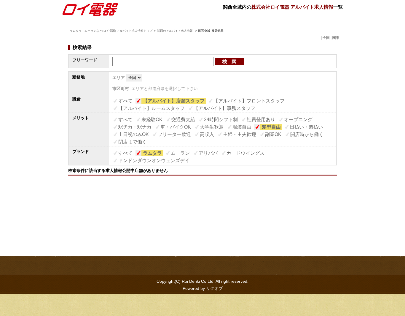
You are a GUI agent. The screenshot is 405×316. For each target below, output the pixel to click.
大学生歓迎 (212, 126)
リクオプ (214, 288)
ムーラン (180, 153)
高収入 (207, 134)
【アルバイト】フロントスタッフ (249, 100)
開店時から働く (306, 134)
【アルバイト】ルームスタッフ (151, 108)
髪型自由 (271, 126)
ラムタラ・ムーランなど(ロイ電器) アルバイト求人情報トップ (111, 30)
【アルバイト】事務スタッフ (224, 108)
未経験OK (151, 119)
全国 (326, 38)
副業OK (273, 134)
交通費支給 (183, 119)
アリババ (208, 153)
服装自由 (241, 126)
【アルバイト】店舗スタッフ (174, 100)
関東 (335, 38)
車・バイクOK (175, 126)
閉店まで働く (132, 141)
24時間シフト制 (221, 119)
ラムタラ (152, 153)
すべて (125, 100)
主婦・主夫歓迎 (239, 134)
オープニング (298, 119)
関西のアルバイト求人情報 (175, 30)
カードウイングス (245, 153)
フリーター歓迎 (174, 134)
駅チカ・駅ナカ (135, 126)
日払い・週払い (306, 126)
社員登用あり (261, 119)
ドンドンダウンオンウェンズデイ (153, 160)
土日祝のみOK (133, 134)
